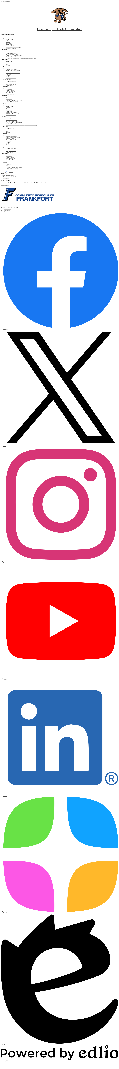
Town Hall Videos (10, 92)
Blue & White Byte (10, 90)
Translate (11, 172)
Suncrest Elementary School (12, 54)
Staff (7, 64)
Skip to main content (5, 1)
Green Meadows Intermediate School (14, 55)
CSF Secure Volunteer (11, 48)
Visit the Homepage (5, 185)
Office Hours (9, 99)
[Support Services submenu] (3, 147)
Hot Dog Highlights (10, 91)
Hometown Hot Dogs (10, 94)
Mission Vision (9, 39)
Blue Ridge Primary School (12, 56)
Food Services (9, 83)
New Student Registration (9, 175)
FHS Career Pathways (11, 78)
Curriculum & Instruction (11, 69)
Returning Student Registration (10, 176)
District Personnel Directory (12, 101)
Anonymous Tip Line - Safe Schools (14, 100)
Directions (8, 97)
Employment (9, 44)
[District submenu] (3, 38)
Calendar (8, 40)
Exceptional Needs (10, 71)
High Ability (9, 74)
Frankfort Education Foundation (13, 73)
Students (8, 65)
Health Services (9, 85)
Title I (7, 76)
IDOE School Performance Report (13, 47)
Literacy (8, 75)
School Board (9, 43)
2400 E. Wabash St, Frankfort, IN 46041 (9, 207)
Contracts (8, 42)
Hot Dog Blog (9, 89)
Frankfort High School (11, 52)
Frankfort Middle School (11, 53)
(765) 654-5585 (7, 209)
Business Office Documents (12, 45)
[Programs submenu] (3, 68)
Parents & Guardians (10, 63)
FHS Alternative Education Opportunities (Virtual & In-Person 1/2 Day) (21, 58)
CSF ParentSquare (10, 61)
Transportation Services (11, 84)
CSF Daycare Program (11, 81)
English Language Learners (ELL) (13, 70)
